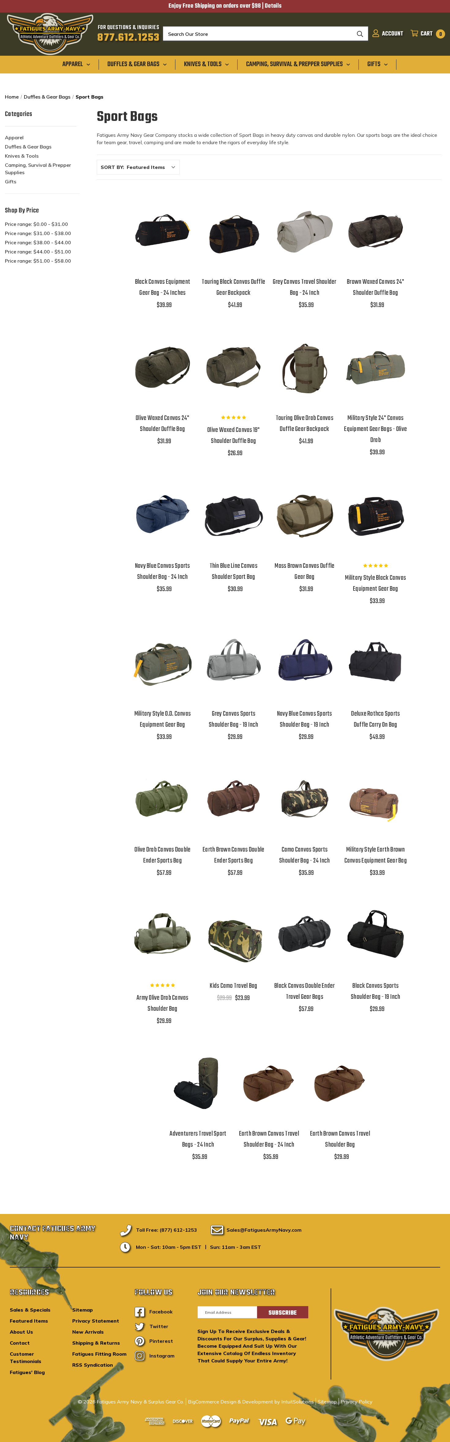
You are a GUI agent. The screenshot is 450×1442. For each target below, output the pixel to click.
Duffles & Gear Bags (28, 147)
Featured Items (29, 1321)
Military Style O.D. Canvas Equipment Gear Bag (162, 719)
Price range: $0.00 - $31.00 (36, 224)
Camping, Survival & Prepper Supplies (38, 168)
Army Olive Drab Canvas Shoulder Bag (163, 1003)
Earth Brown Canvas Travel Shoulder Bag (340, 1139)
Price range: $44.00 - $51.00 (38, 252)
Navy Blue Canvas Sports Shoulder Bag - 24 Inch (162, 571)
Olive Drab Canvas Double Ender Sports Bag (162, 855)
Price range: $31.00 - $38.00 (38, 233)
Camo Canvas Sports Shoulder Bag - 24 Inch (304, 855)
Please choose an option (198, 1098)
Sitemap (82, 1310)
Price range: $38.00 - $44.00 (38, 242)
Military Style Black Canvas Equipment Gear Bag (375, 583)
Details (273, 6)
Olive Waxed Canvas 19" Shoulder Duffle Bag (233, 435)
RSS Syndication (92, 1365)
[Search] (360, 34)
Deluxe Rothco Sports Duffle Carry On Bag (375, 719)
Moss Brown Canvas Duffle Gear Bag (304, 571)
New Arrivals (88, 1332)
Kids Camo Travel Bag (233, 986)
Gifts (10, 181)
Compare (161, 231)
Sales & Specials (30, 1310)
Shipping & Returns (96, 1343)
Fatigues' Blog (27, 1372)
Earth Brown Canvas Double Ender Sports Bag (233, 855)
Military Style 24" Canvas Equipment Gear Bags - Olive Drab (375, 429)
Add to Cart (162, 247)
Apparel (14, 137)
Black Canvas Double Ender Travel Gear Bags (304, 991)
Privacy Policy (357, 1402)
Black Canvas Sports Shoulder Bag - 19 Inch (375, 991)
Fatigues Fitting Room (99, 1354)
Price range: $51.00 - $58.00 (38, 261)
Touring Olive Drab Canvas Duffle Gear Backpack (304, 423)
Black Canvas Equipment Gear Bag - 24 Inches (162, 287)
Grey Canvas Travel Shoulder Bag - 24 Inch (304, 287)
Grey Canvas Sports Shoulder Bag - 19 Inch (233, 719)
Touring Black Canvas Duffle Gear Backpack (233, 287)
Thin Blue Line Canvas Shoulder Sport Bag (233, 571)
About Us (21, 1332)
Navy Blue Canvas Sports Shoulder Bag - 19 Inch (304, 719)
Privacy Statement (95, 1321)
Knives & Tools (22, 156)
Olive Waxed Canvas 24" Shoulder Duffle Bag (162, 423)
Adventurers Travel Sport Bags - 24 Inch (198, 1139)
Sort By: (112, 167)
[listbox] (152, 167)
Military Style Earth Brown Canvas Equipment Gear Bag (375, 855)
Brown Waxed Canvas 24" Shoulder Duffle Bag (375, 287)
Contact (20, 1343)
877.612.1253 (128, 38)
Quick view (162, 215)
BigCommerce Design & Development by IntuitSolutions (251, 1402)
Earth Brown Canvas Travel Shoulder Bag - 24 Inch (269, 1139)
